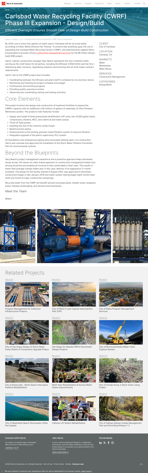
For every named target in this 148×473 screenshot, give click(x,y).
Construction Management (112, 76)
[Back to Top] (141, 465)
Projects (88, 3)
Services (77, 3)
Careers (127, 3)
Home (7, 39)
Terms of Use (47, 464)
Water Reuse (105, 68)
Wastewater (105, 65)
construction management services (53, 53)
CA (21, 39)
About (117, 3)
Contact (137, 3)
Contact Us (12, 447)
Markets (67, 3)
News (109, 3)
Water (102, 62)
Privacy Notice (59, 464)
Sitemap (68, 464)
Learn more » (86, 471)
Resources (99, 3)
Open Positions (60, 452)
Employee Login (78, 464)
